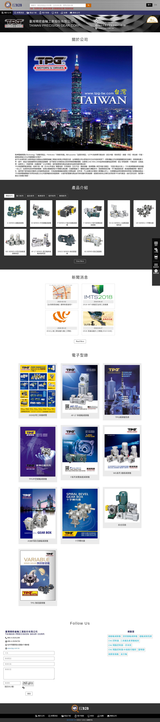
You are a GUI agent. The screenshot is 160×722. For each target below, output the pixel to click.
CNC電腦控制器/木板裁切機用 (122, 650)
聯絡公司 (76, 13)
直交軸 (124, 654)
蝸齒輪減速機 (114, 636)
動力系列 (19, 196)
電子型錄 (45, 13)
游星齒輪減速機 (130, 636)
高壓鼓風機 (113, 654)
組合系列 (30, 196)
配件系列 (52, 196)
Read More (80, 341)
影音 (56, 13)
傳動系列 (9, 196)
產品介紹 (33, 13)
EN (155, 5)
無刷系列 (41, 196)
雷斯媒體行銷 (71, 720)
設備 (65, 13)
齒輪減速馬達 (146, 636)
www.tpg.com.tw (105, 28)
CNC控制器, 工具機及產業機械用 (123, 641)
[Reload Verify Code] (23, 688)
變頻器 (141, 650)
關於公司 (7, 13)
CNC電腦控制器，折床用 (119, 645)
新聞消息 (20, 13)
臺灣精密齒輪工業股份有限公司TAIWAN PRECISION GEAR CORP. (55, 23)
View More (80, 261)
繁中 (149, 5)
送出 (29, 693)
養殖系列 (62, 196)
